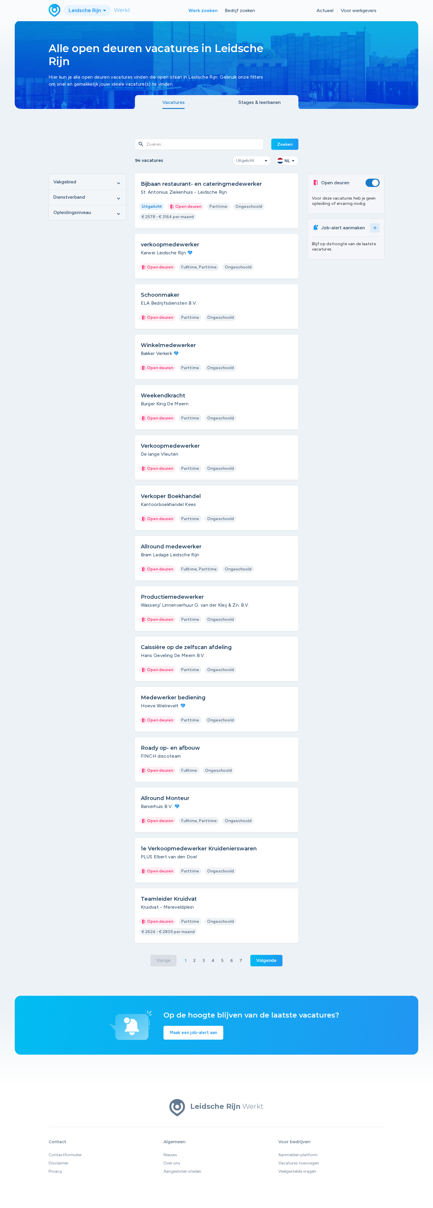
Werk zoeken (203, 10)
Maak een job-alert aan (193, 1032)
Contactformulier (65, 1154)
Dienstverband (87, 197)
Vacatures (173, 102)
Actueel (325, 10)
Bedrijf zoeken (240, 10)
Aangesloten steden (182, 1171)
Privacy (55, 1171)
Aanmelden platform (298, 1154)
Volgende (266, 960)
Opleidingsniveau (87, 213)
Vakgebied (87, 182)
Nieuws (170, 1154)
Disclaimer (58, 1163)
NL (287, 160)
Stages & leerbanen (259, 102)
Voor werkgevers (358, 10)
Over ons (171, 1163)
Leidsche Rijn (85, 10)
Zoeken (284, 144)
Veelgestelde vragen (297, 1171)
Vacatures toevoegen (298, 1163)
